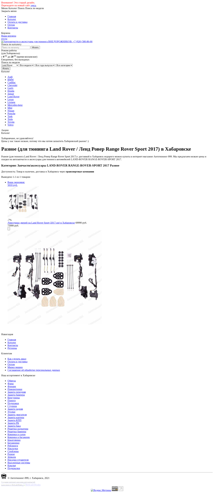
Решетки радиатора (18, 428)
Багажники (13, 443)
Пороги (12, 400)
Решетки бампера (17, 431)
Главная (12, 16)
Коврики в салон (17, 434)
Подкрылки (14, 468)
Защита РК (13, 423)
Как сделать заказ (17, 358)
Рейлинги (13, 445)
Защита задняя (15, 409)
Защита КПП (14, 420)
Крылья (12, 465)
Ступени (12, 406)
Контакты (13, 27)
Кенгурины (14, 397)
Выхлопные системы (19, 462)
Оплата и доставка (17, 22)
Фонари (12, 386)
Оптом (11, 25)
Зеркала (12, 457)
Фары (11, 383)
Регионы (12, 348)
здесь (33, 5)
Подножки (13, 403)
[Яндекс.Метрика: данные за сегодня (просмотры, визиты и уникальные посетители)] (101, 490)
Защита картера (16, 417)
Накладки (13, 448)
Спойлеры (13, 451)
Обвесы (12, 380)
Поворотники (15, 389)
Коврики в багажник (19, 437)
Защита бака (14, 426)
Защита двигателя (17, 414)
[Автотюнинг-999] (3, 478)
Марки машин (15, 367)
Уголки (11, 411)
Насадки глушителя (18, 459)
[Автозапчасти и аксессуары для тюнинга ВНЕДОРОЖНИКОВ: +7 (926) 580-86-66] (46, 41)
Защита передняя (17, 392)
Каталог (12, 19)
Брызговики (14, 440)
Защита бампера (16, 395)
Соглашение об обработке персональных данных (34, 370)
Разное (11, 454)
